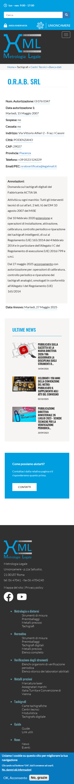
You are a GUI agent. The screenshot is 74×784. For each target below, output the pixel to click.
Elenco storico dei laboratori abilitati (45, 671)
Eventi (26, 747)
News (25, 744)
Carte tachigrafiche (34, 706)
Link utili (27, 732)
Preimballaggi (31, 619)
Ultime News (24, 329)
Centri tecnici (30, 709)
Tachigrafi (28, 626)
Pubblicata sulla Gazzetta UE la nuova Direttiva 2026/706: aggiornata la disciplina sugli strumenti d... (48, 354)
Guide (26, 728)
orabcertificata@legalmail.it (39, 166)
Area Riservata (18, 25)
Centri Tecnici (39, 67)
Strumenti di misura (34, 615)
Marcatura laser (32, 683)
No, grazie (39, 777)
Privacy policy (34, 587)
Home (11, 67)
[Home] (25, 46)
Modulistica (29, 713)
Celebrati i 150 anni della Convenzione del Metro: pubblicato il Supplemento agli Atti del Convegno (49, 386)
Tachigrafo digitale (34, 716)
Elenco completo (32, 652)
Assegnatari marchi (34, 686)
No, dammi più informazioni (16, 769)
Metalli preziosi (32, 622)
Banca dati (55, 67)
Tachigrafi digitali (33, 645)
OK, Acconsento (15, 778)
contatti (24, 487)
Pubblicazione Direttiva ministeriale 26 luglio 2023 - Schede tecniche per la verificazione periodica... (50, 418)
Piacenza (25, 153)
